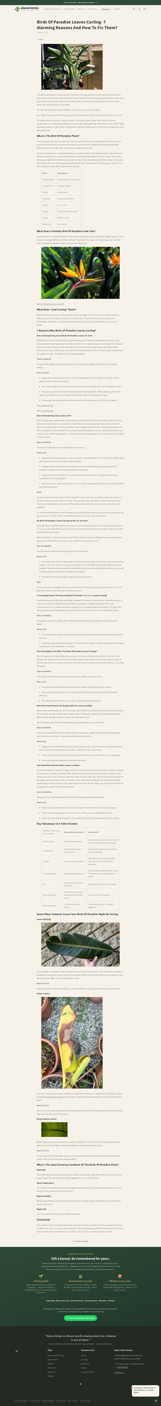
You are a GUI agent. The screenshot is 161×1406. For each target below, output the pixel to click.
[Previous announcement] (14, 2)
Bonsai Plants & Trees (56, 1355)
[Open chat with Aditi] (156, 1401)
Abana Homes (23, 1401)
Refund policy (61, 1401)
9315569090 (122, 1367)
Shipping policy (85, 1401)
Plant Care (52, 1368)
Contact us (85, 1364)
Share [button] (41, 39)
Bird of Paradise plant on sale (50, 304)
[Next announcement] (146, 2)
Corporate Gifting (87, 1372)
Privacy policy (34, 1401)
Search (83, 1355)
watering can (47, 405)
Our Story (84, 1359)
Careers (84, 1368)
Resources (51, 1372)
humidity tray (47, 410)
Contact (51, 1376)
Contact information (48, 1401)
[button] (52, 8)
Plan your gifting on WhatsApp (82, 1318)
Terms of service (73, 1401)
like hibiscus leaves (55, 1097)
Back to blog (82, 1241)
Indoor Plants (53, 1359)
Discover (51, 1364)
